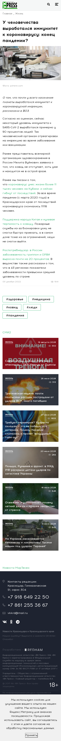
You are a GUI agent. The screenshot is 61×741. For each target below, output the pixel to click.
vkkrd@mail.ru (18, 613)
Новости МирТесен (16, 567)
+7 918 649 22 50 (28, 597)
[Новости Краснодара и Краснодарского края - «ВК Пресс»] (10, 5)
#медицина (41, 299)
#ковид (12, 307)
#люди (32, 307)
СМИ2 (7, 332)
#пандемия (15, 315)
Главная (7, 13)
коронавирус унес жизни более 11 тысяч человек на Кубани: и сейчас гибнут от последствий (29, 189)
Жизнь (19, 13)
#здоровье (14, 299)
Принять (31, 735)
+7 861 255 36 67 (28, 605)
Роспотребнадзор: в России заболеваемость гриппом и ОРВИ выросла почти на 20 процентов (26, 255)
